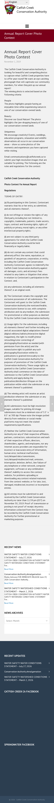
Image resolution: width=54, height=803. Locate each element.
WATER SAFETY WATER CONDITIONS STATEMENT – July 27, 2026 (22, 665)
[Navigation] (27, 26)
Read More (8, 569)
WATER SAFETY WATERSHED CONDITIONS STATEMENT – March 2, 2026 (25, 678)
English (13, 2)
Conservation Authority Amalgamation (22, 574)
